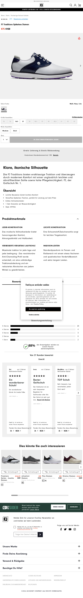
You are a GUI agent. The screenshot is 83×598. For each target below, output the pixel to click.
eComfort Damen (26, 477)
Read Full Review (43, 400)
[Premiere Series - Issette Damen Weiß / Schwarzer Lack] (2, 485)
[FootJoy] (41, 5)
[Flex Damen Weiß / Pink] (43, 481)
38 (29, 121)
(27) (11, 19)
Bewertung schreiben (21, 19)
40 (48, 121)
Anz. (2, 136)
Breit (15, 131)
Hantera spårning (34, 314)
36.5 (16, 121)
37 (23, 121)
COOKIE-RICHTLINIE (34, 576)
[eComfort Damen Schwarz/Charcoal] (23, 483)
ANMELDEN (73, 507)
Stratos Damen (69, 476)
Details (55, 155)
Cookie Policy (39, 304)
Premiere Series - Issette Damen (7, 478)
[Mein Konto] (75, 5)
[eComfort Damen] (31, 469)
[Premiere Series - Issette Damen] (11, 469)
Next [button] (80, 65)
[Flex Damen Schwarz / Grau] (46, 481)
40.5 (55, 121)
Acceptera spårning (37, 309)
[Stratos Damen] (72, 469)
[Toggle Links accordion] (41, 546)
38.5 (35, 121)
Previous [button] (2, 65)
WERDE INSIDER (58, 507)
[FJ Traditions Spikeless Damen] (41, 68)
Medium (5, 131)
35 (4, 121)
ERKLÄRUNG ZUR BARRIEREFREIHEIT (14, 584)
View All (41, 359)
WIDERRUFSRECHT (60, 580)
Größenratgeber (77, 117)
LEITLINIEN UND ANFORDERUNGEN (39, 580)
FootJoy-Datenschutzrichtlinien (27, 528)
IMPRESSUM (58, 576)
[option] (41, 68)
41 (61, 121)
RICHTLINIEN (32, 584)
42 (68, 121)
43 (74, 121)
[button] (2, 5)
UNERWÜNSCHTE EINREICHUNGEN (14, 580)
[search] (71, 5)
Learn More (34, 509)
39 (42, 121)
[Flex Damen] (52, 469)
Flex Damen (47, 476)
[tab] (79, 5)
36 (10, 121)
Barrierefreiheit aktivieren (41, 1)
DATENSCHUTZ (7, 576)
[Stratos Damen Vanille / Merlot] (64, 481)
